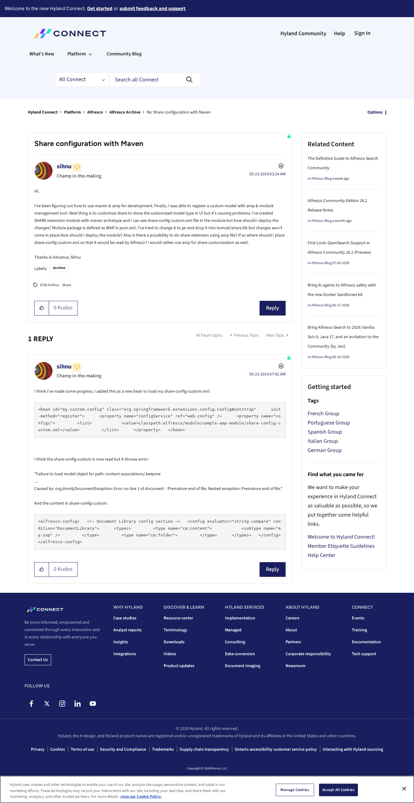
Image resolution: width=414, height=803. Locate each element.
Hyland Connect (43, 112)
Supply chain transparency (204, 749)
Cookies (57, 749)
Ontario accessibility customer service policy (276, 749)
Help (339, 33)
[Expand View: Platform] (90, 54)
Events (358, 618)
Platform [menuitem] (76, 53)
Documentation (366, 642)
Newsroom (296, 666)
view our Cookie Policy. (141, 796)
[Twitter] (47, 703)
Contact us (38, 660)
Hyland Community (303, 33)
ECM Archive (49, 285)
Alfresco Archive (124, 112)
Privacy (37, 749)
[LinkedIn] (77, 703)
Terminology (175, 630)
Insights (120, 642)
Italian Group (323, 441)
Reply (272, 308)
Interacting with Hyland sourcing (353, 749)
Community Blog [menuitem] (124, 53)
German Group (325, 450)
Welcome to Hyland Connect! (341, 537)
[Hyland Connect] (70, 33)
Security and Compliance (123, 749)
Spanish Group (325, 432)
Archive (59, 268)
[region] (207, 789)
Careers (292, 618)
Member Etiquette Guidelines (341, 546)
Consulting (235, 642)
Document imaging (242, 666)
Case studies (124, 618)
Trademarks (163, 749)
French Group (323, 413)
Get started (99, 8)
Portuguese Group (329, 423)
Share (66, 285)
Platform (72, 112)
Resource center (178, 618)
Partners (293, 642)
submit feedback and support (152, 8)
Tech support (364, 654)
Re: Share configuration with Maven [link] (179, 112)
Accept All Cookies (338, 789)
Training (359, 630)
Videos (170, 654)
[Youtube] (93, 703)
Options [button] (374, 112)
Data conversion (240, 654)
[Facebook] (31, 703)
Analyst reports (127, 630)
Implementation (240, 618)
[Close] (404, 788)
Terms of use (82, 749)
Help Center (321, 555)
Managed (233, 630)
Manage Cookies (294, 789)
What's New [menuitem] (41, 53)
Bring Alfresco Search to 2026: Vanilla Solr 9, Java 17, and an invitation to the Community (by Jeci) (343, 336)
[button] (42, 308)
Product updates (179, 666)
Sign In (362, 33)
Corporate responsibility (308, 654)
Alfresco (95, 112)
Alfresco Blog (321, 178)
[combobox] (154, 79)
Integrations (124, 654)
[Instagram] (62, 703)
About (291, 630)
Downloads (174, 642)
